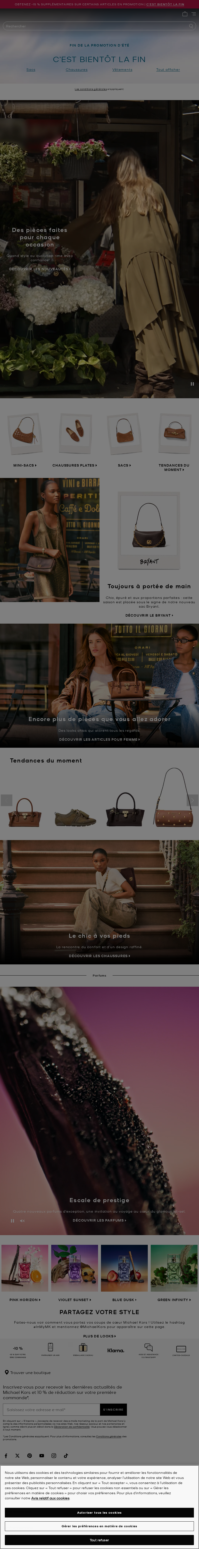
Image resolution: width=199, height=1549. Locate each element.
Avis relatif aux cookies (50, 1498)
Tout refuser (99, 1540)
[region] (99, 1507)
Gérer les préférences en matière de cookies (99, 1526)
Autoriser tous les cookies (99, 1512)
